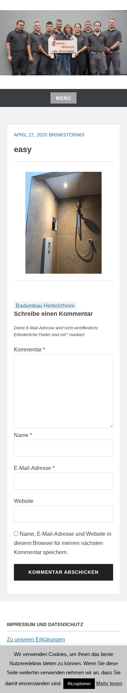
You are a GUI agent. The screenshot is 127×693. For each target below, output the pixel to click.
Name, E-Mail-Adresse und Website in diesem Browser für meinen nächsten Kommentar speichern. (62, 543)
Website (24, 501)
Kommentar (29, 349)
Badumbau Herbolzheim (45, 306)
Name (23, 435)
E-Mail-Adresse (34, 468)
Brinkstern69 (66, 135)
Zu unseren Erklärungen (36, 639)
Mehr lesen (109, 683)
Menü (63, 98)
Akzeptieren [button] (79, 683)
